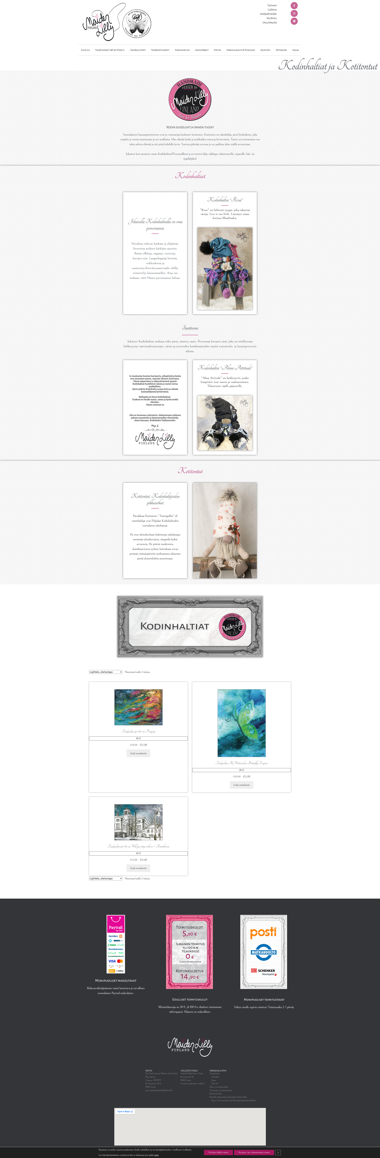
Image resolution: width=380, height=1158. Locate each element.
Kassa (295, 50)
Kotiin (217, 50)
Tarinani (272, 5)
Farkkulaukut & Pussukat (241, 50)
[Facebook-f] (294, 5)
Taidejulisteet (138, 50)
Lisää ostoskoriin (138, 753)
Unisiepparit (202, 50)
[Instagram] (294, 13)
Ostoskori (281, 50)
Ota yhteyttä (270, 22)
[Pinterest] (294, 21)
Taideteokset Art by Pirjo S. (110, 50)
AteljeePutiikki (268, 13)
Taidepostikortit (160, 50)
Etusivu (85, 50)
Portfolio (272, 18)
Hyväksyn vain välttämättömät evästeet (254, 1152)
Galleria (272, 9)
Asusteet (265, 50)
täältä (156, 1155)
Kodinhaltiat (182, 50)
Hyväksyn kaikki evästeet (218, 1152)
